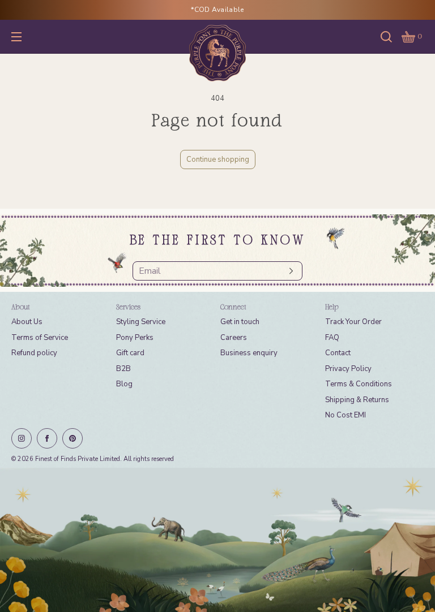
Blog (124, 384)
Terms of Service (39, 338)
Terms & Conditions (358, 384)
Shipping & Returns (357, 400)
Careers (233, 338)
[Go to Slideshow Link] (217, 540)
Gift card (130, 353)
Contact (338, 353)
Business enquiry (249, 353)
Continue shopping (217, 159)
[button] (386, 36)
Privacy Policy (348, 369)
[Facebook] (47, 438)
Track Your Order (353, 322)
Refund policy (34, 353)
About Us (26, 322)
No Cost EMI (345, 415)
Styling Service (140, 322)
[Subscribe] (288, 271)
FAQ (332, 338)
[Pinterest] (72, 438)
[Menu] (25, 36)
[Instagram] (21, 438)
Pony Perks (134, 338)
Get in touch (239, 322)
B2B (123, 369)
